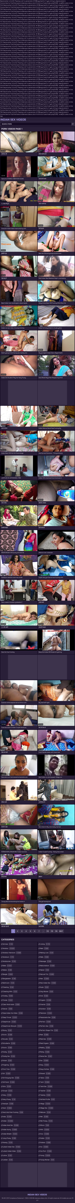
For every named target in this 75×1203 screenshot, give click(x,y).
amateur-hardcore (12, 953)
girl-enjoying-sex (11, 1078)
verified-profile (47, 1099)
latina (7, 1155)
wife (44, 1130)
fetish (7, 1061)
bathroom (8, 983)
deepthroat (9, 1022)
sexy (44, 1065)
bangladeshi (9, 979)
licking (45, 944)
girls (7, 1086)
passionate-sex (47, 1017)
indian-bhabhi (10, 1134)
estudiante (9, 1043)
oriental (45, 1004)
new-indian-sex (48, 983)
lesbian (7, 1160)
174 (56, 931)
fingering (8, 1065)
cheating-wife (10, 992)
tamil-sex (46, 1086)
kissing (7, 1142)
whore (44, 1125)
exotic (7, 1048)
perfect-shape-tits (49, 1030)
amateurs (8, 957)
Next (61, 931)
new (44, 979)
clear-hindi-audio (11, 1004)
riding (44, 1052)
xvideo (44, 1138)
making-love (46, 953)
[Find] (72, 124)
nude (44, 987)
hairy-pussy (9, 1099)
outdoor (45, 1009)
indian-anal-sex (10, 1125)
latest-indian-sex (11, 1147)
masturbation (47, 966)
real (44, 1035)
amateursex (9, 961)
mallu (44, 957)
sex (44, 1061)
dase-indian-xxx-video (12, 1013)
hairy (7, 1095)
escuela (7, 1039)
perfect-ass (46, 1026)
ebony (7, 1030)
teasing (45, 1095)
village (45, 1104)
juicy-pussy (9, 1138)
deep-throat (10, 1017)
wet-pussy (46, 1121)
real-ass (45, 1039)
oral (44, 996)
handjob (8, 1104)
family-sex (9, 1056)
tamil (44, 1082)
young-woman (47, 1160)
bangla (7, 974)
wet (44, 1117)
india (7, 1117)
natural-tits (47, 974)
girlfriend (8, 1082)
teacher (45, 1091)
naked (44, 970)
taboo (44, 1078)
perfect (45, 1022)
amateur (8, 948)
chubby (8, 996)
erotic (7, 1035)
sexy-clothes (47, 1069)
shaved (45, 1073)
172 (47, 931)
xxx (44, 1147)
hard (7, 1108)
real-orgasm (47, 1043)
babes (7, 970)
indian (8, 1121)
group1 (7, 1091)
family (7, 1052)
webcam (45, 1112)
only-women (46, 992)
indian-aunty (10, 1130)
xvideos (45, 1142)
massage (45, 961)
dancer (7, 1009)
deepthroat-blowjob (12, 1026)
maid (44, 948)
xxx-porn (45, 1151)
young (45, 1155)
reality (45, 1048)
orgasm (45, 1000)
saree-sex (46, 1056)
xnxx (44, 1134)
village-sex (46, 1108)
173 (52, 931)
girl (6, 1073)
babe (7, 966)
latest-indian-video (12, 1151)
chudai (7, 1000)
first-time (9, 1069)
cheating (8, 987)
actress (8, 944)
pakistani (46, 1013)
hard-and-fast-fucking (13, 1112)
